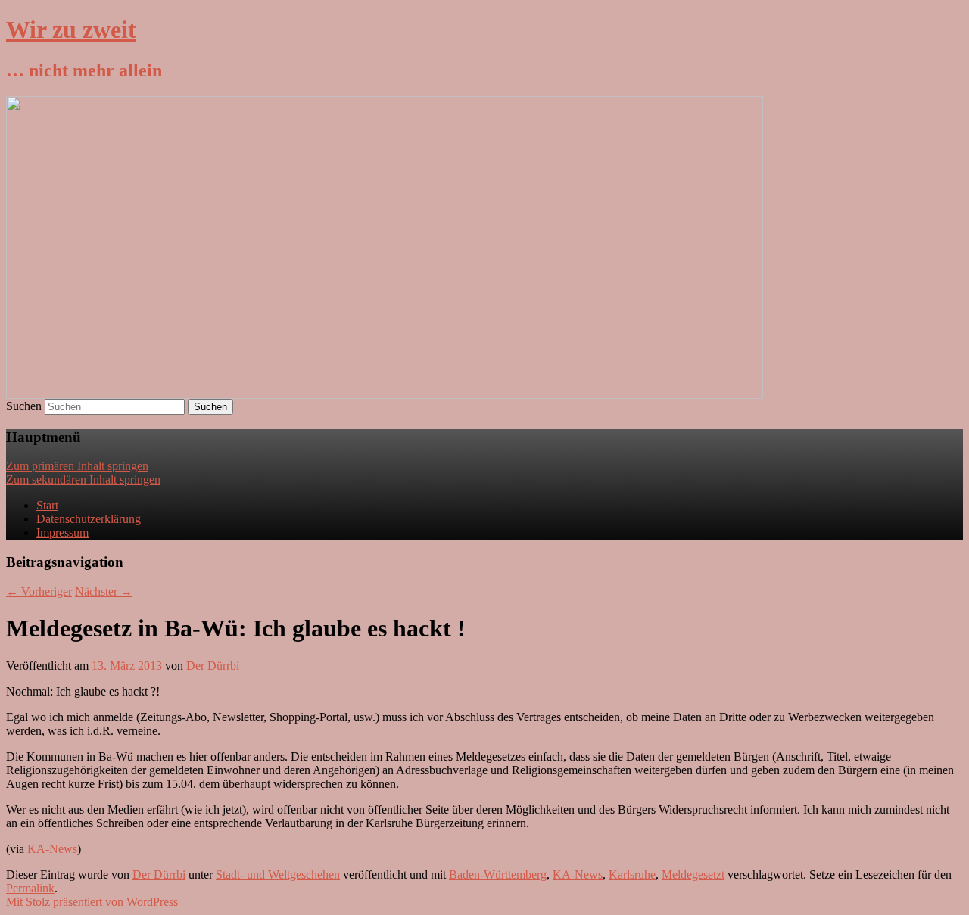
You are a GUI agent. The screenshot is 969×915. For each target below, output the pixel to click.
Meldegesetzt (693, 874)
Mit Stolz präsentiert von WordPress (92, 901)
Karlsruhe (632, 874)
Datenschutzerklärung (88, 518)
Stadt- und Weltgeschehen (278, 874)
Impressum (62, 532)
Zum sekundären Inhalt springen (83, 479)
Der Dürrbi (212, 665)
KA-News (52, 848)
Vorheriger (39, 591)
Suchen (24, 406)
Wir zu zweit (71, 29)
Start (47, 505)
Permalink (30, 888)
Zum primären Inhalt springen (77, 465)
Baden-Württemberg (498, 874)
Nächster (103, 591)
